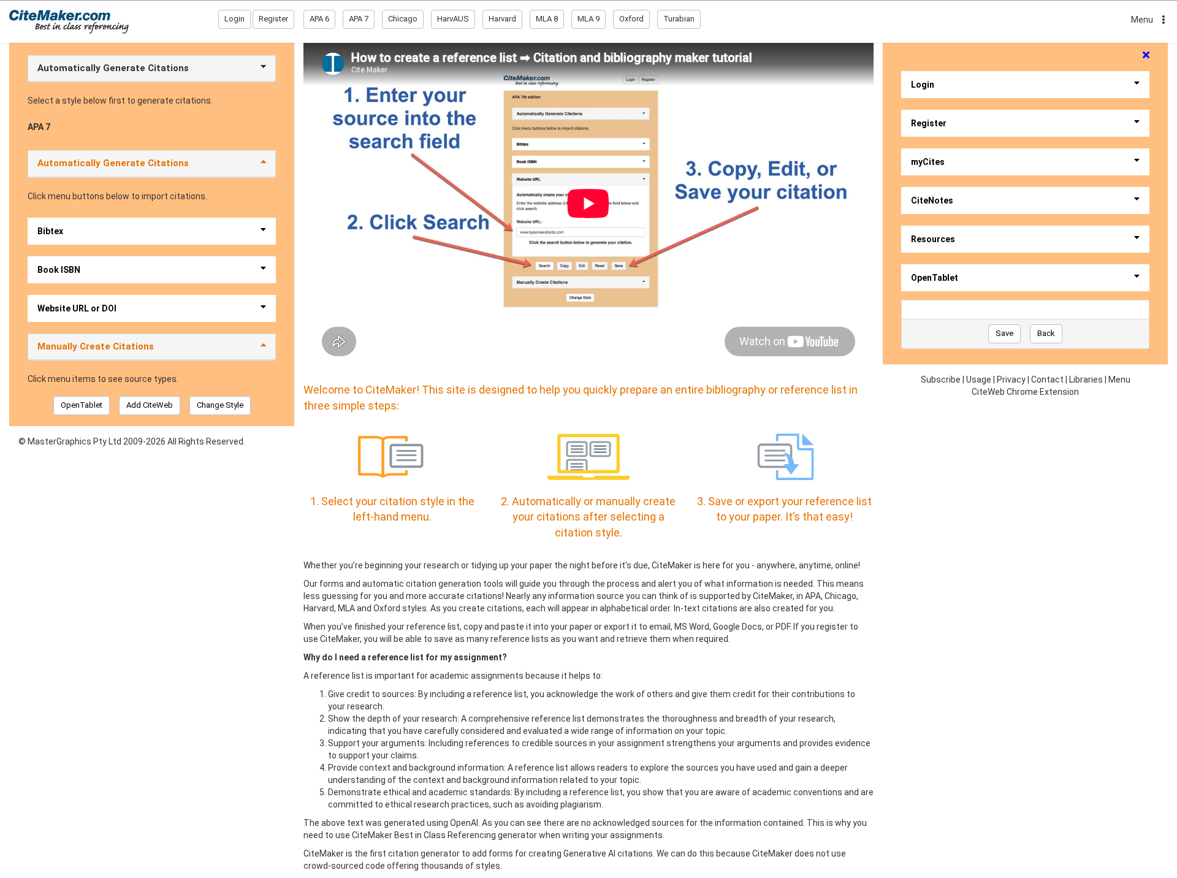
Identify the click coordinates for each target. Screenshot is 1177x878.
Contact (1047, 379)
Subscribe (941, 379)
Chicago (402, 18)
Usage (978, 379)
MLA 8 (547, 18)
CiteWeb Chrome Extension (1025, 392)
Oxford (631, 18)
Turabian (679, 18)
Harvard (502, 18)
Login (234, 18)
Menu (1142, 20)
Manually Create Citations (95, 346)
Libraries (1086, 379)
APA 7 (358, 18)
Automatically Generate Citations (113, 68)
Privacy (1011, 379)
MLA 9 (588, 18)
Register (273, 18)
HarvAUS (453, 18)
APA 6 (319, 18)
